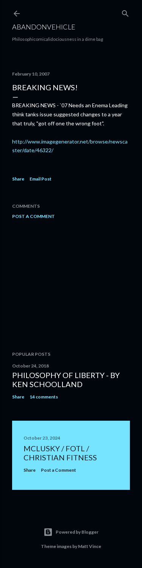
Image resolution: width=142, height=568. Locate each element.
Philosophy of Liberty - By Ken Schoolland (66, 379)
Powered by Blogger (77, 532)
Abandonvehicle (43, 27)
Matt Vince (89, 546)
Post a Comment (33, 216)
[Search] (125, 12)
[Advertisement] (71, 285)
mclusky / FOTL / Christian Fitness (60, 453)
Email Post (40, 179)
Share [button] (18, 179)
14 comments (44, 397)
